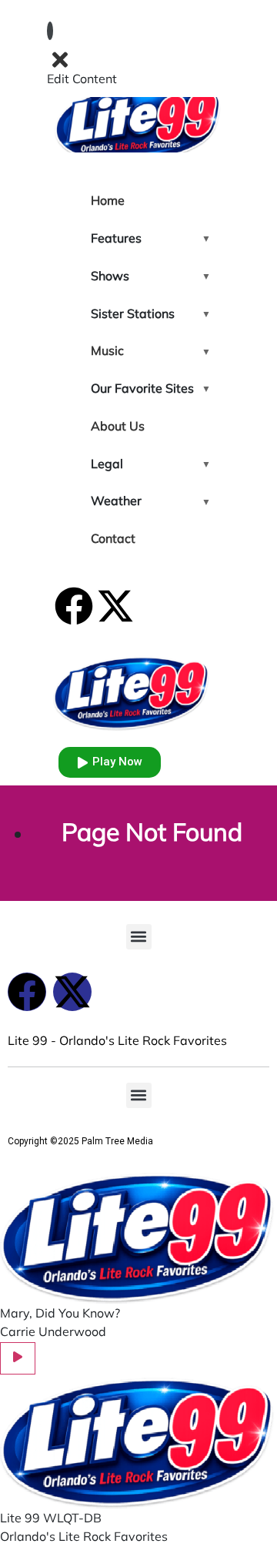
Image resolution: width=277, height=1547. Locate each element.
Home (108, 202)
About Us (118, 427)
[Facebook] (74, 606)
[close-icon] (60, 59)
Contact (113, 540)
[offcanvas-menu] (50, 31)
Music (107, 352)
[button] (139, 936)
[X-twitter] (115, 606)
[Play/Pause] (17, 1358)
